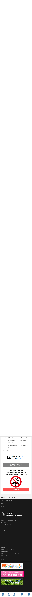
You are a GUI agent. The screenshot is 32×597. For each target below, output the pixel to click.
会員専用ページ (7, 450)
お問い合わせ (22, 595)
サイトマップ (4, 503)
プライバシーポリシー (6, 500)
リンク (2, 506)
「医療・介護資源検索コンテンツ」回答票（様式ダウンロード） (16, 441)
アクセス (14, 595)
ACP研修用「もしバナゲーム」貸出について (16, 437)
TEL (29, 595)
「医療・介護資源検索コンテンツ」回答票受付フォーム (16, 446)
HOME (9, 595)
